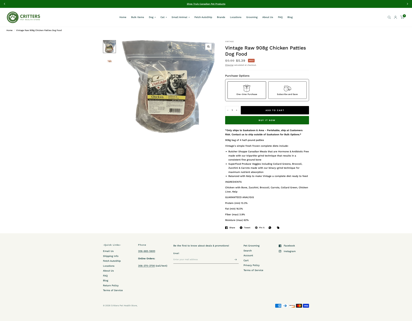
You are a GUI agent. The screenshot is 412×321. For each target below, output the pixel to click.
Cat (162, 17)
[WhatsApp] (271, 227)
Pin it (262, 227)
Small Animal (179, 17)
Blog (290, 17)
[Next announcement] (407, 4)
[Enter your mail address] (235, 259)
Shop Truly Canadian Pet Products (206, 4)
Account (248, 255)
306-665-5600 (146, 251)
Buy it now (267, 120)
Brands (221, 17)
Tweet (247, 227)
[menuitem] (123, 17)
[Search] (389, 17)
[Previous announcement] (4, 4)
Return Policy (111, 285)
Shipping (229, 65)
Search (247, 250)
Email (176, 253)
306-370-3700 (146, 265)
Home (122, 17)
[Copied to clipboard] (279, 227)
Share (232, 227)
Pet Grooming (251, 245)
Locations (235, 17)
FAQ (280, 17)
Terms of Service (113, 290)
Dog (151, 17)
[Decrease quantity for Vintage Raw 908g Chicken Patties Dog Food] (227, 110)
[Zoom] (208, 46)
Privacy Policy (251, 265)
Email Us (108, 251)
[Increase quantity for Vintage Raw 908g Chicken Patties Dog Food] (236, 110)
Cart (245, 260)
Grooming (252, 17)
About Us (267, 17)
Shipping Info (110, 256)
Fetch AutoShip (203, 17)
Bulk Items (137, 17)
